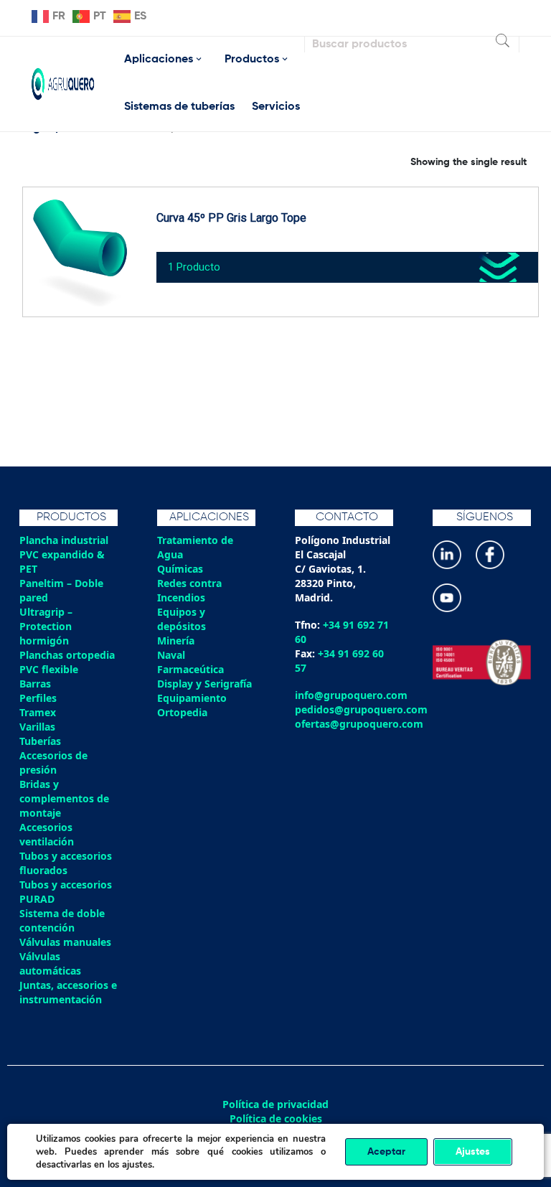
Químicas (180, 569)
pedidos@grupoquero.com (361, 709)
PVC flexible (48, 669)
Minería (175, 640)
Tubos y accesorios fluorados (65, 863)
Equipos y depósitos (181, 619)
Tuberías (40, 741)
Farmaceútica (190, 669)
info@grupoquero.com (351, 695)
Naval (171, 655)
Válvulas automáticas (50, 963)
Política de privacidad (275, 1104)
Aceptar (386, 1152)
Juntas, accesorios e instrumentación (68, 992)
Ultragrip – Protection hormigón (45, 626)
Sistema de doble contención (62, 920)
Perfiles (38, 698)
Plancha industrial (63, 540)
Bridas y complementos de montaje (64, 798)
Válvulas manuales (65, 942)
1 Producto (194, 267)
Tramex (37, 712)
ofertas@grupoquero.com (359, 724)
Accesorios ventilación (46, 834)
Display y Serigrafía (204, 683)
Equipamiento (192, 698)
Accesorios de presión (53, 763)
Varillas (37, 726)
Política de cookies (276, 1118)
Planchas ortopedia (67, 655)
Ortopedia (182, 712)
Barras (35, 683)
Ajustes (473, 1152)
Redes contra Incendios (189, 590)
